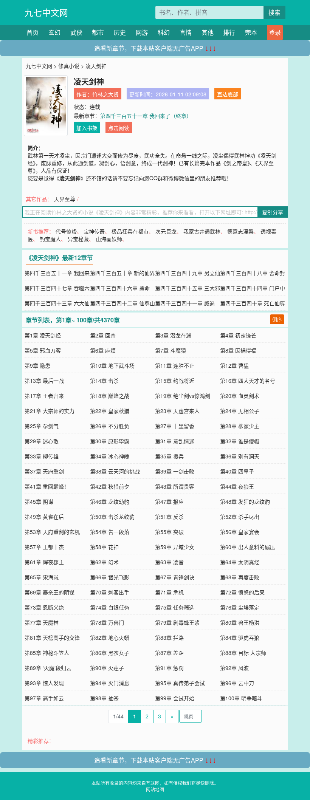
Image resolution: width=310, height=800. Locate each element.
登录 (275, 32)
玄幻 (54, 32)
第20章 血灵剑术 (239, 395)
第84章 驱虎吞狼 (239, 637)
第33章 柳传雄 (42, 456)
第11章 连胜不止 (174, 365)
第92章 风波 (234, 668)
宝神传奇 (94, 231)
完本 (251, 32)
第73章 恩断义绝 (44, 607)
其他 (208, 32)
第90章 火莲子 (107, 668)
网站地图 (155, 789)
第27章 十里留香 (174, 426)
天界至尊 (64, 199)
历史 (120, 32)
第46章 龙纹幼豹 (109, 501)
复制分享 (272, 212)
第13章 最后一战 (44, 380)
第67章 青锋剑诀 (174, 577)
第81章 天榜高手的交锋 (52, 637)
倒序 (277, 319)
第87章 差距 (169, 652)
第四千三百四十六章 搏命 (120, 288)
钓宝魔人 (50, 239)
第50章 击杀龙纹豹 (112, 516)
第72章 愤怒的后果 (242, 592)
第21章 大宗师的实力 (49, 411)
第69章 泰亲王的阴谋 (49, 592)
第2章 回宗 (103, 335)
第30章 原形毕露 (109, 441)
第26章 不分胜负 (109, 426)
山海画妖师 (109, 239)
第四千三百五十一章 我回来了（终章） (146, 115)
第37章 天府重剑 (44, 471)
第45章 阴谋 (39, 501)
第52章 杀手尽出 (239, 516)
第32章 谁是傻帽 (239, 441)
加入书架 (87, 128)
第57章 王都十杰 (44, 547)
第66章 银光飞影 (109, 577)
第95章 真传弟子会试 (180, 683)
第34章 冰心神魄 (109, 456)
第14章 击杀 (104, 380)
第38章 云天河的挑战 (115, 471)
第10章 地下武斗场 (112, 365)
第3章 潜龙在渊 (173, 335)
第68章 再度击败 (239, 577)
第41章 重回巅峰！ (47, 486)
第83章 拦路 (169, 637)
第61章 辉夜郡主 (44, 562)
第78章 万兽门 (107, 622)
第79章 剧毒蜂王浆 (177, 622)
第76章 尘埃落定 (239, 607)
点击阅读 (118, 128)
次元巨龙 (166, 231)
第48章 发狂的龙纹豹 (245, 501)
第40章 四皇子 (237, 471)
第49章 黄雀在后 (44, 516)
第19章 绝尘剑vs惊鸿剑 (182, 395)
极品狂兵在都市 (130, 231)
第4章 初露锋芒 (238, 335)
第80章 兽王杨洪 (239, 622)
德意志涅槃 (240, 231)
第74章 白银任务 (109, 607)
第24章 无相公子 (239, 411)
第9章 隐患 (37, 365)
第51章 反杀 (169, 516)
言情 (186, 32)
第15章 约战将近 (174, 380)
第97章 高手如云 (44, 698)
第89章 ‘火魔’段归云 (48, 668)
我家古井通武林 (201, 231)
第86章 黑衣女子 (109, 652)
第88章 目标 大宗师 (243, 652)
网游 (142, 32)
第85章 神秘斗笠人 (47, 652)
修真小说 (68, 66)
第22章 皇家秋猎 (109, 411)
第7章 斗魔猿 (170, 350)
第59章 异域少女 (174, 547)
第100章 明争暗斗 (241, 698)
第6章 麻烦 (103, 350)
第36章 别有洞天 (239, 456)
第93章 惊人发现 (44, 683)
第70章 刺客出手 (109, 592)
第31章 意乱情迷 (174, 441)
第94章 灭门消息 (109, 683)
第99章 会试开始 (174, 698)
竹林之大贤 (105, 94)
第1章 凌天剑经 (43, 335)
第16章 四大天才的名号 (247, 380)
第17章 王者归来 (44, 395)
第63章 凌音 (169, 562)
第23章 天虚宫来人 (177, 411)
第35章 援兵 (169, 456)
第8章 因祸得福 (238, 350)
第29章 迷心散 (42, 441)
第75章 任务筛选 (174, 607)
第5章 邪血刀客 (43, 350)
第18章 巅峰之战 (109, 395)
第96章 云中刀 (237, 683)
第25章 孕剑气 (42, 426)
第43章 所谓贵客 (174, 486)
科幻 (164, 32)
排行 (229, 32)
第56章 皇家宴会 (239, 531)
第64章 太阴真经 (239, 562)
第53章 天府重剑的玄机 (52, 531)
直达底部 (227, 94)
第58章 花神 (104, 547)
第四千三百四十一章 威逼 (185, 303)
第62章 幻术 (104, 562)
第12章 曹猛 (234, 365)
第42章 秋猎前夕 (109, 486)
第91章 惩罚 (169, 668)
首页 (32, 32)
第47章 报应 (169, 501)
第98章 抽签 (104, 698)
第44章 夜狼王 (237, 486)
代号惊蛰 (66, 231)
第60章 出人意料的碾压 (247, 547)
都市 (98, 32)
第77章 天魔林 (42, 622)
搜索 (274, 12)
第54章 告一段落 (109, 531)
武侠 (76, 32)
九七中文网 (46, 12)
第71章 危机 (169, 592)
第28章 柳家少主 (239, 426)
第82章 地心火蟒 (109, 637)
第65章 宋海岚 (42, 577)
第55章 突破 (169, 531)
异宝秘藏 (78, 239)
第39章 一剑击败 (174, 471)
